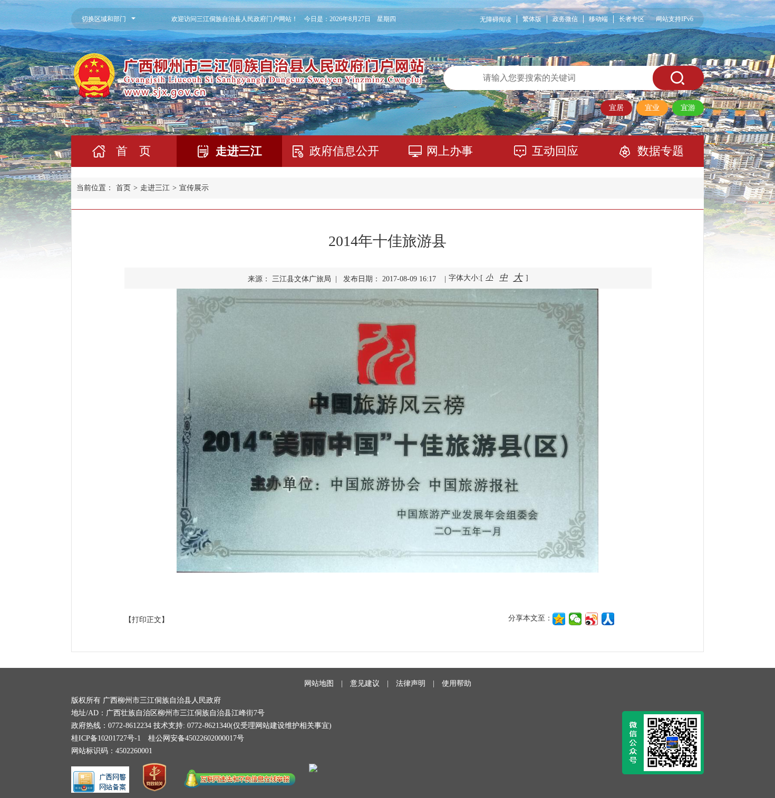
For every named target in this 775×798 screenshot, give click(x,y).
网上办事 (450, 150)
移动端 (598, 19)
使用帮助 (456, 683)
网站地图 (319, 683)
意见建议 (365, 683)
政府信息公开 (344, 150)
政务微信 (565, 19)
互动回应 (555, 150)
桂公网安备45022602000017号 (196, 738)
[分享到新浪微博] (591, 619)
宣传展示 (194, 188)
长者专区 (631, 19)
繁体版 (531, 19)
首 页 (133, 150)
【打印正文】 (146, 620)
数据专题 (660, 150)
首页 (123, 188)
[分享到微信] (575, 619)
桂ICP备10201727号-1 (106, 738)
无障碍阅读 (495, 19)
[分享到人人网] (608, 619)
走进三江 (239, 150)
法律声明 (410, 683)
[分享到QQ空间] (559, 619)
